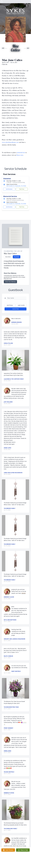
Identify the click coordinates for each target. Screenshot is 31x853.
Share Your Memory (10, 281)
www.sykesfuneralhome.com (10, 142)
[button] (15, 360)
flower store (20, 155)
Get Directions (9, 189)
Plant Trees (21, 189)
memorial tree (21, 152)
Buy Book (16, 257)
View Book (7, 257)
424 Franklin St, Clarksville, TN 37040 (16, 186)
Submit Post (15, 309)
